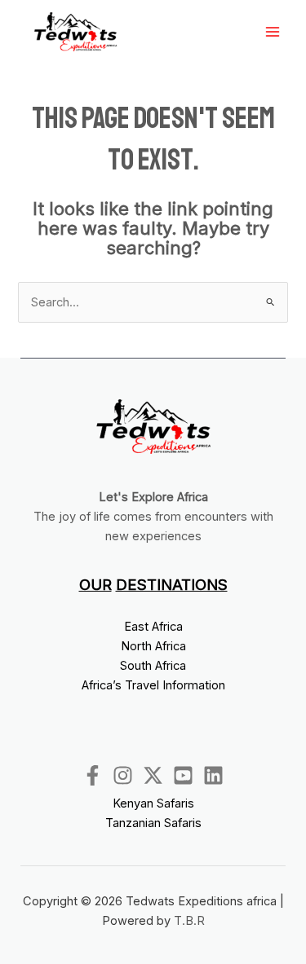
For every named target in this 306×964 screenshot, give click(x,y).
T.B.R (189, 920)
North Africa (153, 646)
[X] (153, 775)
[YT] (183, 775)
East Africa (153, 626)
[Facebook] (92, 775)
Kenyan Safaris (153, 803)
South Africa (153, 665)
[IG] (123, 775)
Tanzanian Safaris (153, 823)
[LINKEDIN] (213, 775)
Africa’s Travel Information (153, 685)
